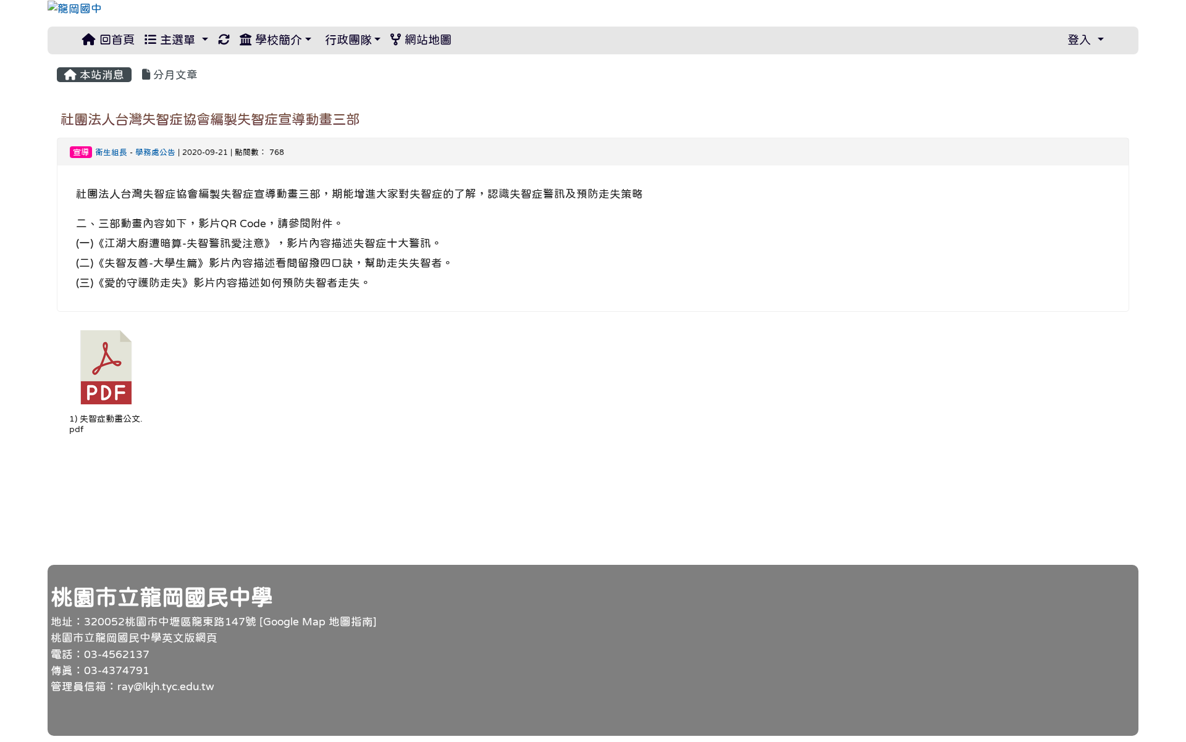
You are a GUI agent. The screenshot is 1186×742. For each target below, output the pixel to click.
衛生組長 (111, 152)
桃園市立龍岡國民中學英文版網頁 (134, 637)
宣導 (81, 152)
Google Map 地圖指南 (318, 621)
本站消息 (100, 74)
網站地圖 (426, 40)
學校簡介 (276, 40)
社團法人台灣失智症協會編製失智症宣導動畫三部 (210, 119)
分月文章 (174, 74)
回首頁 (115, 40)
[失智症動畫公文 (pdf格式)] (106, 367)
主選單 (177, 40)
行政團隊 (346, 40)
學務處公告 (155, 152)
